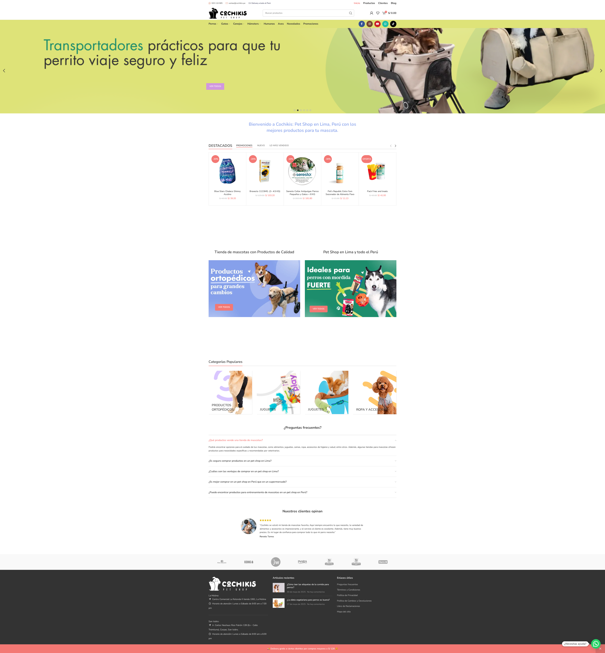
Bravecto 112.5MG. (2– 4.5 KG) (265, 191)
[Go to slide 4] (304, 110)
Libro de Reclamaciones (348, 606)
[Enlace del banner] (254, 288)
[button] (4, 71)
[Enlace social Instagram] (369, 24)
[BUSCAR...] (350, 13)
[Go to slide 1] (294, 110)
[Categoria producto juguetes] (326, 392)
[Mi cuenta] (371, 13)
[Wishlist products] (378, 13)
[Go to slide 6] (310, 110)
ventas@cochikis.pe (237, 3)
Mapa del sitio (344, 611)
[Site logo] (228, 12)
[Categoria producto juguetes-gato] (278, 392)
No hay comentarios (316, 591)
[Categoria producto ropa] (375, 392)
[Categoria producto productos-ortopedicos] (230, 392)
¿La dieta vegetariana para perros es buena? (308, 599)
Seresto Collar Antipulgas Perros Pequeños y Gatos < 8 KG (302, 193)
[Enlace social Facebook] (362, 24)
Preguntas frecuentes (347, 584)
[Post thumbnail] (279, 588)
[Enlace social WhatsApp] (385, 24)
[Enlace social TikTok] (393, 24)
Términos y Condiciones (348, 589)
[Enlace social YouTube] (377, 24)
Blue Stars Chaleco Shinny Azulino (227, 193)
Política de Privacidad (347, 595)
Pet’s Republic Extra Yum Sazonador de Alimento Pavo (340, 193)
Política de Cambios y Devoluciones (354, 600)
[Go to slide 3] (301, 110)
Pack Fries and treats (377, 191)
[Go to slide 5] (307, 110)
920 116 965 (217, 3)
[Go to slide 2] (298, 110)
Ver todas (215, 86)
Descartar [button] (600, 648)
